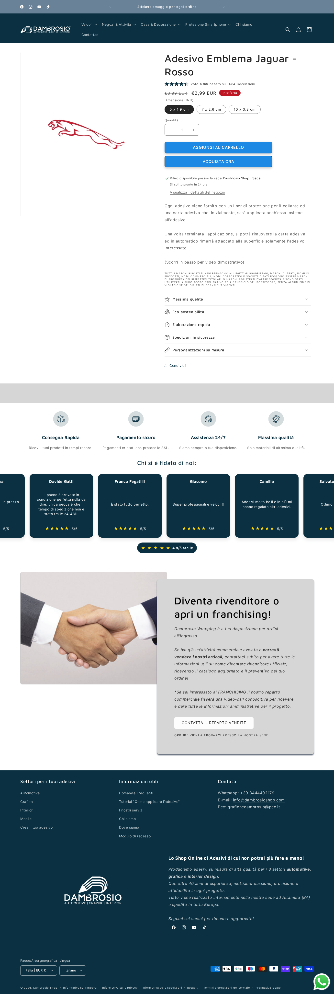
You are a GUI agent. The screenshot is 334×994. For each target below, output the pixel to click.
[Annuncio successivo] (224, 7)
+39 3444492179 (257, 792)
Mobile (26, 819)
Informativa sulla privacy (120, 987)
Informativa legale (268, 987)
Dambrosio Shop (45, 987)
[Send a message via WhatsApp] (322, 982)
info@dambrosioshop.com (259, 800)
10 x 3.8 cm (245, 109)
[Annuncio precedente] (110, 7)
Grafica (26, 801)
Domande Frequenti (136, 793)
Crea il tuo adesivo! (37, 827)
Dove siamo (129, 827)
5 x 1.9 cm (179, 109)
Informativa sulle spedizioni (162, 987)
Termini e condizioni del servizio (226, 987)
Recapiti (193, 987)
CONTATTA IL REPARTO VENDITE (214, 723)
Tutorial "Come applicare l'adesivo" (149, 801)
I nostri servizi (131, 810)
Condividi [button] (177, 365)
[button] (88, 24)
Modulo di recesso (135, 836)
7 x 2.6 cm (211, 109)
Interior (26, 810)
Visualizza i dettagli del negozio (197, 192)
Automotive (30, 793)
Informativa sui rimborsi (80, 987)
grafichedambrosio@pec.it (254, 806)
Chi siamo (127, 819)
